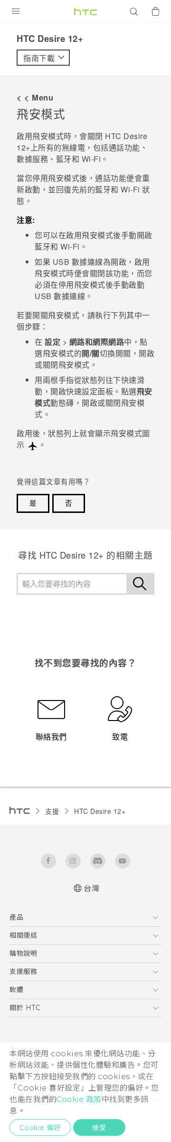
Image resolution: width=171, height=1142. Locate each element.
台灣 (91, 888)
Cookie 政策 (79, 1099)
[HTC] (85, 11)
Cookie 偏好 (40, 1127)
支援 (52, 811)
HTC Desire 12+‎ (99, 811)
